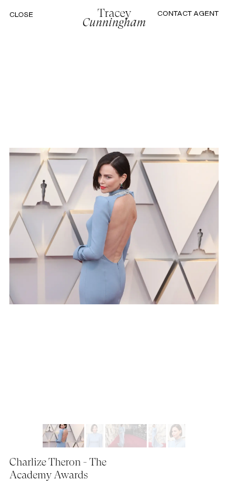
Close (21, 15)
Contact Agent (188, 13)
